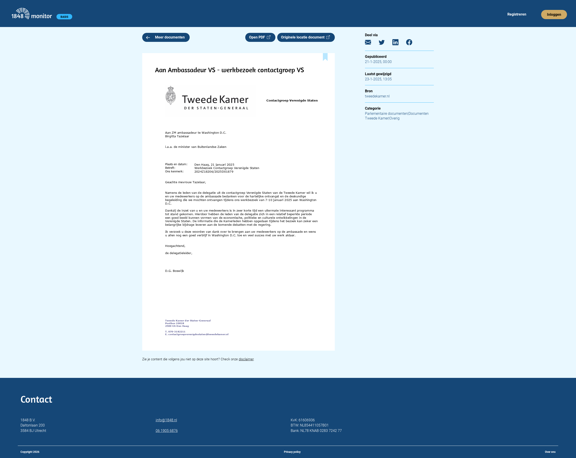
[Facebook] (412, 43)
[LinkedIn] (398, 43)
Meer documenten (170, 37)
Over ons (550, 451)
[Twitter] (385, 43)
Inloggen (554, 14)
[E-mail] (371, 43)
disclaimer (246, 359)
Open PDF (258, 37)
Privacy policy (292, 451)
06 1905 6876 (167, 431)
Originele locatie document (303, 37)
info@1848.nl (166, 420)
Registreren (516, 14)
